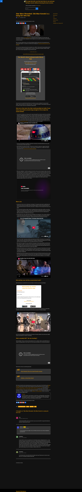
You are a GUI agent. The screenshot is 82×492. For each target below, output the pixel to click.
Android (39, 5)
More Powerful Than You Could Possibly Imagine (31, 371)
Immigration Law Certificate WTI (58, 23)
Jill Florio (18, 17)
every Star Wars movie (27, 37)
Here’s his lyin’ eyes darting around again (30, 148)
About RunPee (55, 13)
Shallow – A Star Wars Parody (27, 378)
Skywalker (31, 406)
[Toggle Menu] (1, 1)
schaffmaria (21, 436)
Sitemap (54, 21)
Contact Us (55, 18)
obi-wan (27, 406)
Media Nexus (55, 15)
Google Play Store (31, 301)
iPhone (36, 5)
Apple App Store (26, 301)
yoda (35, 406)
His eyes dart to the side (24, 121)
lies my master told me (21, 406)
